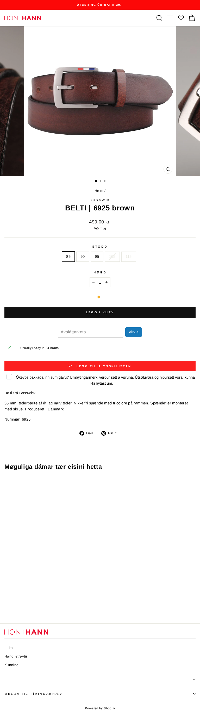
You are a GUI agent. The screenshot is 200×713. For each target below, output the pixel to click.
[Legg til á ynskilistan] (71, 484)
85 (68, 256)
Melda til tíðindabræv (33, 693)
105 (112, 256)
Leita (8, 648)
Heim (99, 191)
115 (129, 256)
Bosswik (100, 200)
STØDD (100, 246)
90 (82, 256)
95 (97, 256)
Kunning (11, 665)
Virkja (134, 332)
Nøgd (100, 272)
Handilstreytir (15, 656)
